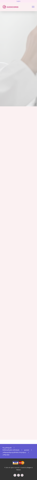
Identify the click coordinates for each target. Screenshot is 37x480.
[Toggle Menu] (33, 7)
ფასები (26, 450)
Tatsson (18, 470)
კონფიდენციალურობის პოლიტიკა (14, 452)
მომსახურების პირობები (11, 450)
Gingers (29, 467)
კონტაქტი (6, 454)
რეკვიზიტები (7, 447)
